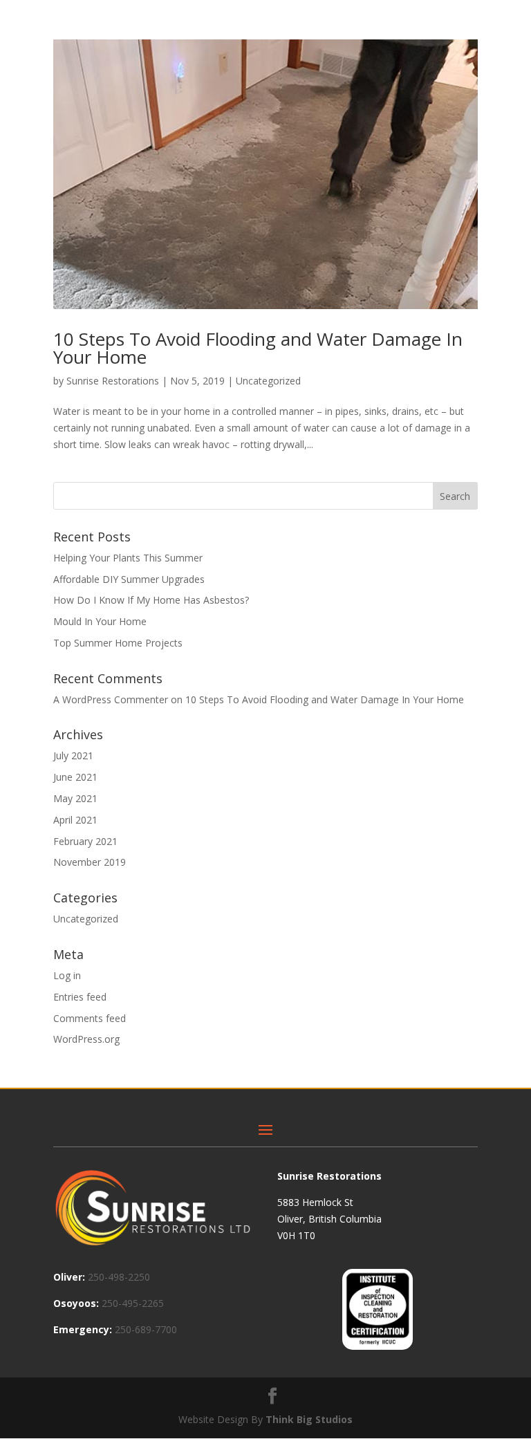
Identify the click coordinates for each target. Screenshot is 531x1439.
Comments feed (89, 1018)
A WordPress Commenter (110, 699)
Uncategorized (268, 380)
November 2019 (89, 862)
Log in (67, 975)
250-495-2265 (133, 1303)
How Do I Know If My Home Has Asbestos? (151, 599)
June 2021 (75, 776)
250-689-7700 (146, 1329)
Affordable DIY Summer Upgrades (129, 579)
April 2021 (75, 819)
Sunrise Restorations (112, 380)
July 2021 (73, 755)
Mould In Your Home (100, 621)
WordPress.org (86, 1039)
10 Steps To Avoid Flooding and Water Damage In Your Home (258, 347)
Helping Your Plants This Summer (128, 557)
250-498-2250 (119, 1276)
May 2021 (75, 798)
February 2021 (85, 841)
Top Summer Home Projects (118, 642)
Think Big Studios (309, 1419)
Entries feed (79, 996)
